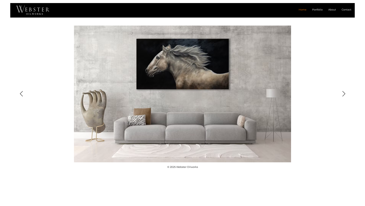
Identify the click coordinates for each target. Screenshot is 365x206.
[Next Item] (343, 94)
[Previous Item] (21, 94)
